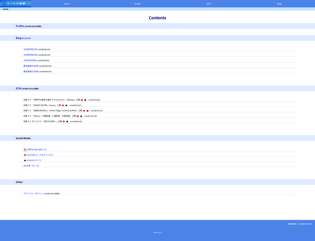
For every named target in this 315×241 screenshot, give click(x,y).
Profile (138, 3)
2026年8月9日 (30, 60)
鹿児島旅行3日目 (31, 71)
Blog (279, 3)
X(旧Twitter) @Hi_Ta (36, 149)
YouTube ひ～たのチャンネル (39, 154)
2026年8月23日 (30, 49)
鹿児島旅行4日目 (31, 65)
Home (67, 3)
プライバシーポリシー (33, 193)
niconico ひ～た (33, 160)
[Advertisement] (45, 211)
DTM (208, 3)
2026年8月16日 (30, 54)
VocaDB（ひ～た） (32, 165)
